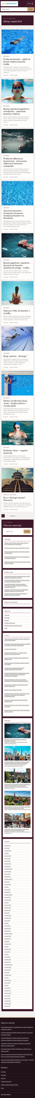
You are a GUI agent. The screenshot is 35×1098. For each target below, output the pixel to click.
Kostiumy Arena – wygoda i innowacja (15, 451)
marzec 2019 (7, 995)
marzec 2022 (7, 920)
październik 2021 (8, 933)
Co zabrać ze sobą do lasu (10, 649)
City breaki (6, 615)
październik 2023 (8, 894)
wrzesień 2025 (7, 871)
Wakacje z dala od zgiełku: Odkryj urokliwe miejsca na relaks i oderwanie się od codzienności (16, 543)
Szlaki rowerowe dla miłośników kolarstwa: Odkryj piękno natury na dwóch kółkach (17, 639)
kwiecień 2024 (7, 884)
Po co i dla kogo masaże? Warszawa (14, 499)
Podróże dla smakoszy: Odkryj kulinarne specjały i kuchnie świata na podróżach (17, 562)
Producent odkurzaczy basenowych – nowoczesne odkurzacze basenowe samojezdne (15, 162)
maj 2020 (6, 977)
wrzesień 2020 (7, 967)
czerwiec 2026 (7, 850)
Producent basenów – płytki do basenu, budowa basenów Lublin (16, 61)
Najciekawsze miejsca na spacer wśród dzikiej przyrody (16, 548)
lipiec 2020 (6, 972)
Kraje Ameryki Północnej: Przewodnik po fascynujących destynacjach (16, 706)
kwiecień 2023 (7, 905)
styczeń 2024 (7, 889)
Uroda (5, 628)
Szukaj (30, 9)
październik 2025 (8, 869)
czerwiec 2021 (7, 944)
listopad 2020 (7, 962)
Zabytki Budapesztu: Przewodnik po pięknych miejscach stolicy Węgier (16, 664)
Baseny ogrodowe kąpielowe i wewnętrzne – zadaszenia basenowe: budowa (16, 111)
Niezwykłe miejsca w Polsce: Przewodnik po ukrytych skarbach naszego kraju (16, 685)
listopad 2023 (7, 892)
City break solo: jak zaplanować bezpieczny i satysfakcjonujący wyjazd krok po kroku (14, 669)
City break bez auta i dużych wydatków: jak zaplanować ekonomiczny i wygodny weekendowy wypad (16, 830)
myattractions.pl (6, 1094)
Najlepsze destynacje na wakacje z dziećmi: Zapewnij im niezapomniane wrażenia (17, 557)
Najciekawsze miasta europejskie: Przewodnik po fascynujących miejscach (15, 740)
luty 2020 (6, 985)
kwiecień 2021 (7, 949)
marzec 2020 (7, 982)
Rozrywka (6, 620)
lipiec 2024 (6, 881)
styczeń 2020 (7, 988)
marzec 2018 (7, 1006)
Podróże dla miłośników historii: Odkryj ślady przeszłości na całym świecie (16, 552)
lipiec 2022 (6, 912)
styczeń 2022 (7, 925)
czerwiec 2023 (7, 900)
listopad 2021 (7, 931)
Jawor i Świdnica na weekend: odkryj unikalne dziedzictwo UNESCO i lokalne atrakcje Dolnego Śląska (17, 807)
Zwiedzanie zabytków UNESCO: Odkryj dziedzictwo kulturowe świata (15, 701)
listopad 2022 (7, 910)
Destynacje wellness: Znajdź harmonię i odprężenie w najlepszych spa (16, 658)
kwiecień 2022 (7, 918)
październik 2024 (8, 879)
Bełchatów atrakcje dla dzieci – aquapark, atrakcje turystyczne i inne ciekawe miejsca (15, 653)
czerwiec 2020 (7, 975)
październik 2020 (8, 964)
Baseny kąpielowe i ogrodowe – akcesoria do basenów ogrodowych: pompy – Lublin (17, 265)
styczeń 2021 (7, 957)
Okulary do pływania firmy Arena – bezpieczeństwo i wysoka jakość (15, 403)
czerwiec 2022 (7, 915)
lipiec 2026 (6, 848)
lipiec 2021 (6, 941)
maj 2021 (6, 946)
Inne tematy (6, 56)
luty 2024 (6, 887)
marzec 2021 (7, 951)
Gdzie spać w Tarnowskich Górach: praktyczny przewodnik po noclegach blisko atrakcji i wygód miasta (17, 645)
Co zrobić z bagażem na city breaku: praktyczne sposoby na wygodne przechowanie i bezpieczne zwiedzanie (17, 762)
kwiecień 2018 (7, 1003)
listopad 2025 (7, 866)
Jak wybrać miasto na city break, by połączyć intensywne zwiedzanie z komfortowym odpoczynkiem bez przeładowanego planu (16, 695)
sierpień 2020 (7, 969)
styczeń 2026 (7, 861)
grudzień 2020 (7, 959)
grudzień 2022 (7, 907)
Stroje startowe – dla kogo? (15, 356)
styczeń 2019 (7, 998)
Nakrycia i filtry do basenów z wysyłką (16, 312)
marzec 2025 (7, 874)
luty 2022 (6, 923)
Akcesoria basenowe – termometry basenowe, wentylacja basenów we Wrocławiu (13, 214)
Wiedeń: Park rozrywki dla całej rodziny (13, 690)
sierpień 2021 (7, 938)
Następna (13, 516)
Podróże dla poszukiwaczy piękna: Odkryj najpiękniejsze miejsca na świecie (17, 711)
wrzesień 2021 (7, 936)
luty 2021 (6, 954)
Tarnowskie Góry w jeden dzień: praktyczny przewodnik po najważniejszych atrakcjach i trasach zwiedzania (17, 785)
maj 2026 (6, 853)
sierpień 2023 (7, 897)
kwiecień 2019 (7, 993)
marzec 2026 (7, 858)
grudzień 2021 (7, 928)
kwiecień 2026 (7, 855)
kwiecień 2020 (7, 980)
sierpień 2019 (7, 990)
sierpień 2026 (7, 845)
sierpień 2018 (7, 1001)
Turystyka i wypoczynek (9, 494)
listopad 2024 (7, 876)
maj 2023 (6, 902)
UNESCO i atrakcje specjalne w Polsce (13, 625)
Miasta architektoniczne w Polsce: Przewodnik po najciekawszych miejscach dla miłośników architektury (16, 680)
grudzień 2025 (7, 863)
